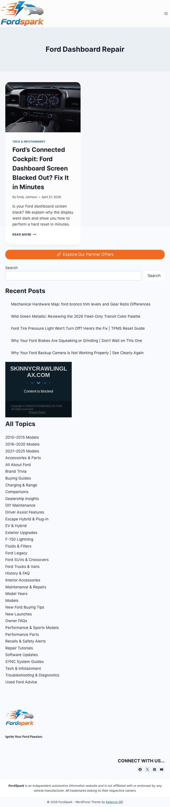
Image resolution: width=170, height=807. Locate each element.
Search (11, 268)
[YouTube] (161, 769)
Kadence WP (114, 802)
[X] (147, 769)
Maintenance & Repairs (25, 587)
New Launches (18, 614)
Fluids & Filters (18, 546)
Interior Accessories (22, 580)
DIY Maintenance (20, 505)
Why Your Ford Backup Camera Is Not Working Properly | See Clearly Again (77, 353)
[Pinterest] (154, 769)
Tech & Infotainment (23, 668)
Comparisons (17, 492)
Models (11, 600)
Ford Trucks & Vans (22, 566)
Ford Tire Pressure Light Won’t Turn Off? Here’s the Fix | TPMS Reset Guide (78, 328)
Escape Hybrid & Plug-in (26, 519)
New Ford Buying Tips (24, 607)
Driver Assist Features (24, 512)
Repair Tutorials (19, 648)
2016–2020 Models (22, 444)
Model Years (16, 593)
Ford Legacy (16, 553)
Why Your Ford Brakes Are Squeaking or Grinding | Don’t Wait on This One (76, 340)
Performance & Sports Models (32, 627)
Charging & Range (21, 485)
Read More (24, 234)
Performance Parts (22, 634)
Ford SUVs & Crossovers (27, 559)
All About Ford (18, 464)
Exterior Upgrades (21, 532)
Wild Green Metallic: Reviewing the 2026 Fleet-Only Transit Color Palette (75, 316)
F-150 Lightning (19, 539)
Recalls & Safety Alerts (25, 641)
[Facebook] (140, 769)
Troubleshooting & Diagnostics (32, 675)
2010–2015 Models (22, 437)
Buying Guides (18, 478)
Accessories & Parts (23, 458)
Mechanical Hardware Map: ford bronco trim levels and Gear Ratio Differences (81, 304)
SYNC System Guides (24, 661)
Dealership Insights (22, 498)
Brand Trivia (16, 471)
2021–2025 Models (22, 451)
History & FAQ (17, 573)
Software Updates (21, 654)
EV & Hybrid (16, 525)
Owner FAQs (16, 621)
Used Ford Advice (21, 682)
